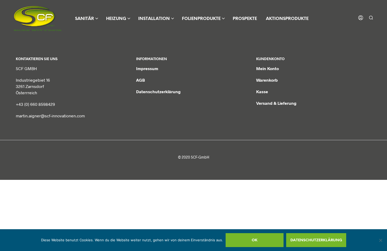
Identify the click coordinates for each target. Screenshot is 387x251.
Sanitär (84, 19)
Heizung (116, 19)
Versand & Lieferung (276, 103)
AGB (140, 79)
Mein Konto (267, 68)
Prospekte (245, 19)
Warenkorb (267, 79)
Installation (154, 19)
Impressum (147, 68)
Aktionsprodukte (287, 19)
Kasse (262, 91)
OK (254, 240)
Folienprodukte (201, 19)
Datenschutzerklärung (158, 91)
